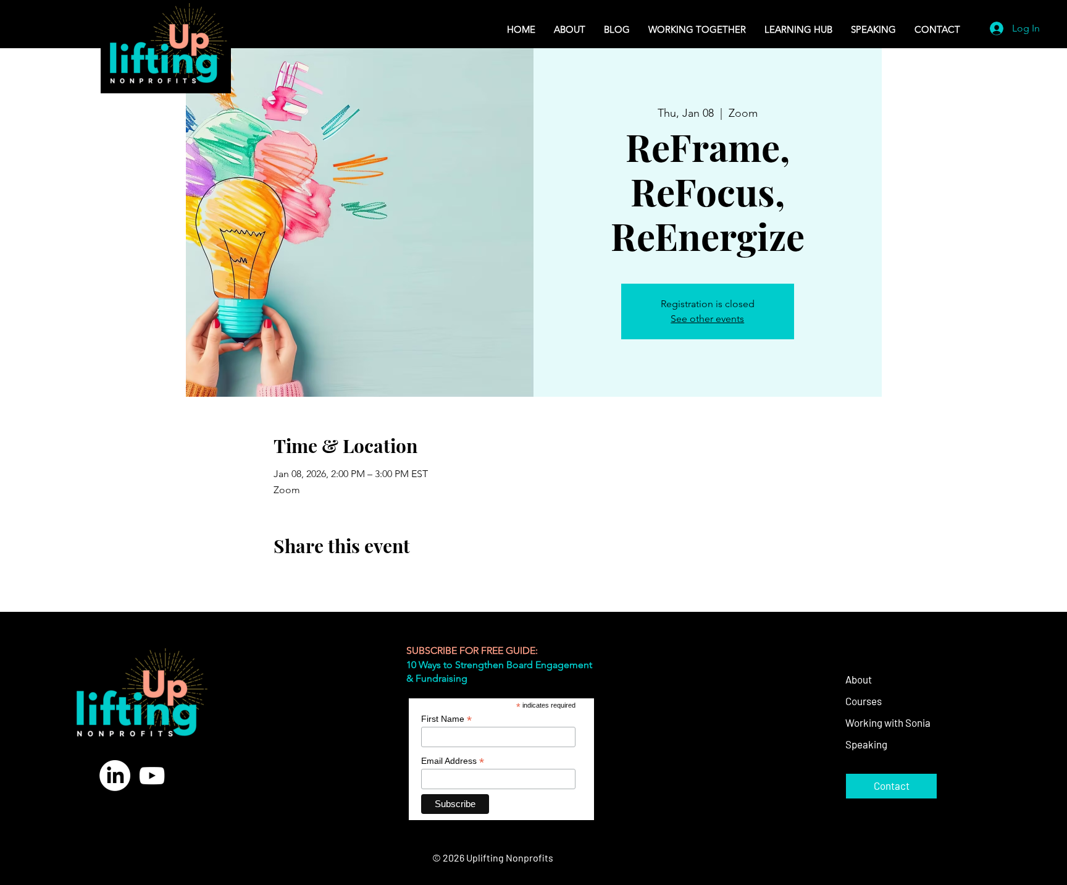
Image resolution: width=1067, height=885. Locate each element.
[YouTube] (151, 775)
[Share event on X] (310, 579)
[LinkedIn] (114, 775)
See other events (707, 318)
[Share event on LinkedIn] (340, 579)
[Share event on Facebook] (279, 579)
